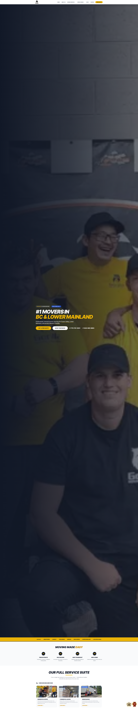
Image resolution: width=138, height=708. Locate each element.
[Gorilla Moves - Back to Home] (36, 2)
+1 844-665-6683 (88, 328)
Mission (69, 639)
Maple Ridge (77, 639)
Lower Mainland (86, 639)
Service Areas (80, 2)
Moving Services (70, 2)
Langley (54, 639)
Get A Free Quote (43, 328)
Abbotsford (47, 639)
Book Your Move (60, 328)
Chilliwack (62, 639)
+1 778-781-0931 (74, 328)
